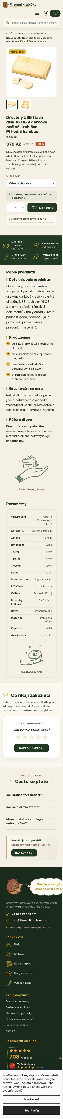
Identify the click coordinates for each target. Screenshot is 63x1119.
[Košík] (55, 13)
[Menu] (37, 13)
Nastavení (31, 1099)
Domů (9, 33)
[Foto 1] (12, 104)
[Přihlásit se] (45, 13)
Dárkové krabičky (36, 33)
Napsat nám (24, 867)
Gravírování (13, 175)
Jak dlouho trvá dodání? (24, 809)
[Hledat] (7, 22)
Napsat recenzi (31, 747)
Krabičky (19, 33)
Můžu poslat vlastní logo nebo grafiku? (24, 835)
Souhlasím (31, 1110)
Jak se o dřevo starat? (23, 821)
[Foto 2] (25, 104)
